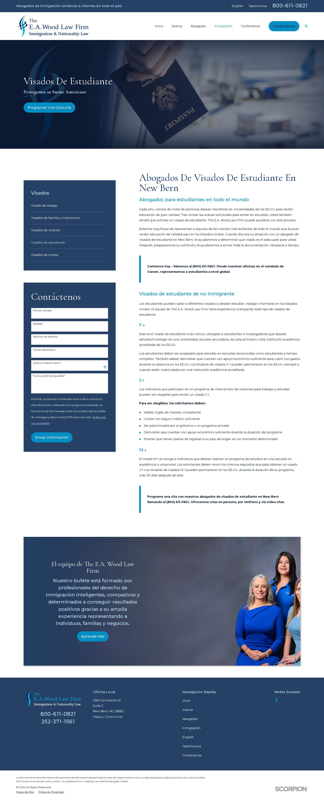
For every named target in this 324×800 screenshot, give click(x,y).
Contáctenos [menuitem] (250, 26)
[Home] (52, 26)
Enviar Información (52, 437)
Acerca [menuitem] (177, 26)
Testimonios (257, 6)
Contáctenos (284, 26)
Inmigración (191, 728)
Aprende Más (92, 636)
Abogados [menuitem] (198, 26)
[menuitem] (69, 206)
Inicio (186, 701)
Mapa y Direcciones (108, 717)
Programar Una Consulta (49, 107)
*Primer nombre (42, 310)
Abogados (190, 719)
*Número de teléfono (45, 336)
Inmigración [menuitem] (223, 26)
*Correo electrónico (44, 349)
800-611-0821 (290, 5)
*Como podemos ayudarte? (49, 376)
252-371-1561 (58, 721)
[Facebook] (276, 700)
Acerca (187, 710)
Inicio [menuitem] (159, 26)
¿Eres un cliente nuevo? (47, 363)
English (237, 6)
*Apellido (38, 323)
